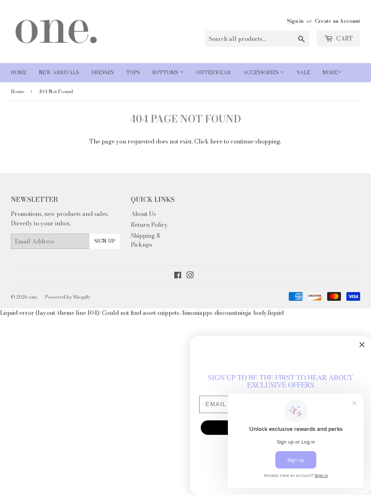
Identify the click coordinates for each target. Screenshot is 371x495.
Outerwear (213, 72)
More (330, 72)
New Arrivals (59, 72)
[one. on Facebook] (178, 275)
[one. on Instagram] (190, 275)
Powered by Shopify (68, 296)
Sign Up (104, 241)
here (216, 141)
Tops (133, 72)
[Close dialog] (362, 344)
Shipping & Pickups (146, 240)
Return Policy (149, 224)
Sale (303, 72)
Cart (344, 38)
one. (33, 296)
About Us (143, 213)
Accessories (261, 72)
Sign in (295, 21)
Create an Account (337, 21)
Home (18, 72)
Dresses (102, 72)
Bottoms (166, 72)
